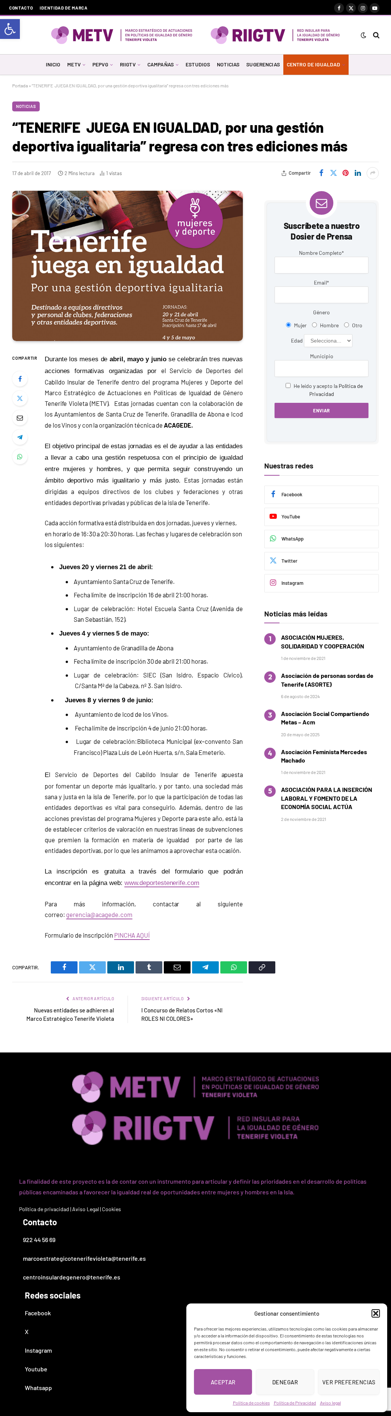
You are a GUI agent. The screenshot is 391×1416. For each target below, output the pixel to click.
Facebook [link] (38, 1312)
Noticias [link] (26, 106)
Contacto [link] (21, 7)
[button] (376, 1313)
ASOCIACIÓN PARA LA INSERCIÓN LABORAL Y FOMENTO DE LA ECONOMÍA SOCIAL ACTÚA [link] (326, 798)
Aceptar (223, 1382)
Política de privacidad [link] (44, 1209)
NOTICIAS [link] (228, 64)
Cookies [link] (111, 1209)
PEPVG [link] (100, 64)
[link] (10, 29)
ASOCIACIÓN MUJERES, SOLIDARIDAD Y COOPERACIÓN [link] (322, 641)
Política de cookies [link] (251, 1402)
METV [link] (74, 64)
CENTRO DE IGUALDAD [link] (313, 64)
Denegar (285, 1382)
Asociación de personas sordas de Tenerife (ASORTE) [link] (327, 679)
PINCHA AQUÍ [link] (132, 935)
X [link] (27, 1331)
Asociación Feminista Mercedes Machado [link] (324, 756)
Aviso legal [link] (330, 1402)
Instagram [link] (38, 1350)
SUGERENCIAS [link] (263, 64)
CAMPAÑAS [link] (160, 64)
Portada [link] (20, 85)
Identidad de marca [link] (63, 7)
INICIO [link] (53, 64)
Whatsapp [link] (38, 1387)
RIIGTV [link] (128, 64)
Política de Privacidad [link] (295, 1402)
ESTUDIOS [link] (198, 64)
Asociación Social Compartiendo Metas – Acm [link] (325, 718)
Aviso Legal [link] (85, 1209)
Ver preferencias (348, 1382)
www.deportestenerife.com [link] (161, 883)
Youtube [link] (36, 1369)
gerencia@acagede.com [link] (99, 914)
